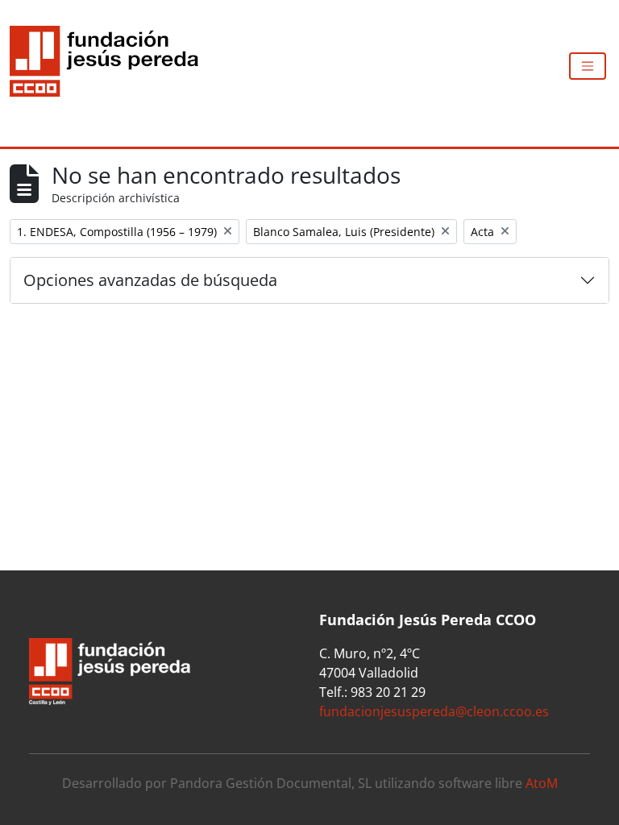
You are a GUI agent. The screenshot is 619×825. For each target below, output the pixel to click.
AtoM (542, 783)
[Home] (110, 66)
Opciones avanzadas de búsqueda (150, 280)
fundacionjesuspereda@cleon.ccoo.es (434, 711)
